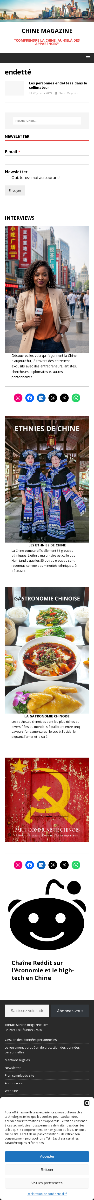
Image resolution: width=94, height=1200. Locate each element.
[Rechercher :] (47, 121)
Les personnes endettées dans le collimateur (58, 85)
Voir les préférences (47, 1183)
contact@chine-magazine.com (26, 1024)
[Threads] (52, 398)
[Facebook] (29, 398)
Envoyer (15, 190)
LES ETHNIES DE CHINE (47, 545)
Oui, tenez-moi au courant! (36, 177)
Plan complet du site (19, 1075)
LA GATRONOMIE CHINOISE (47, 716)
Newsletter (16, 171)
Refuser (47, 1170)
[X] (64, 398)
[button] (86, 1103)
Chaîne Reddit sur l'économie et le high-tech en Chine (43, 970)
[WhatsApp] (76, 398)
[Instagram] (18, 398)
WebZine (11, 1090)
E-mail (12, 151)
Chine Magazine (69, 93)
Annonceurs (14, 1083)
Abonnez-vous (70, 1011)
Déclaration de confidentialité (47, 1194)
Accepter (47, 1156)
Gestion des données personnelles (31, 1039)
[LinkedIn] (41, 398)
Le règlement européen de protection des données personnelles (42, 1050)
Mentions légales (17, 1060)
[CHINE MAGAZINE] (47, 19)
